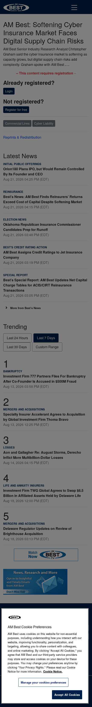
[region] (45, 656)
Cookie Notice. (52, 671)
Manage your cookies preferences (43, 682)
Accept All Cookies (67, 695)
